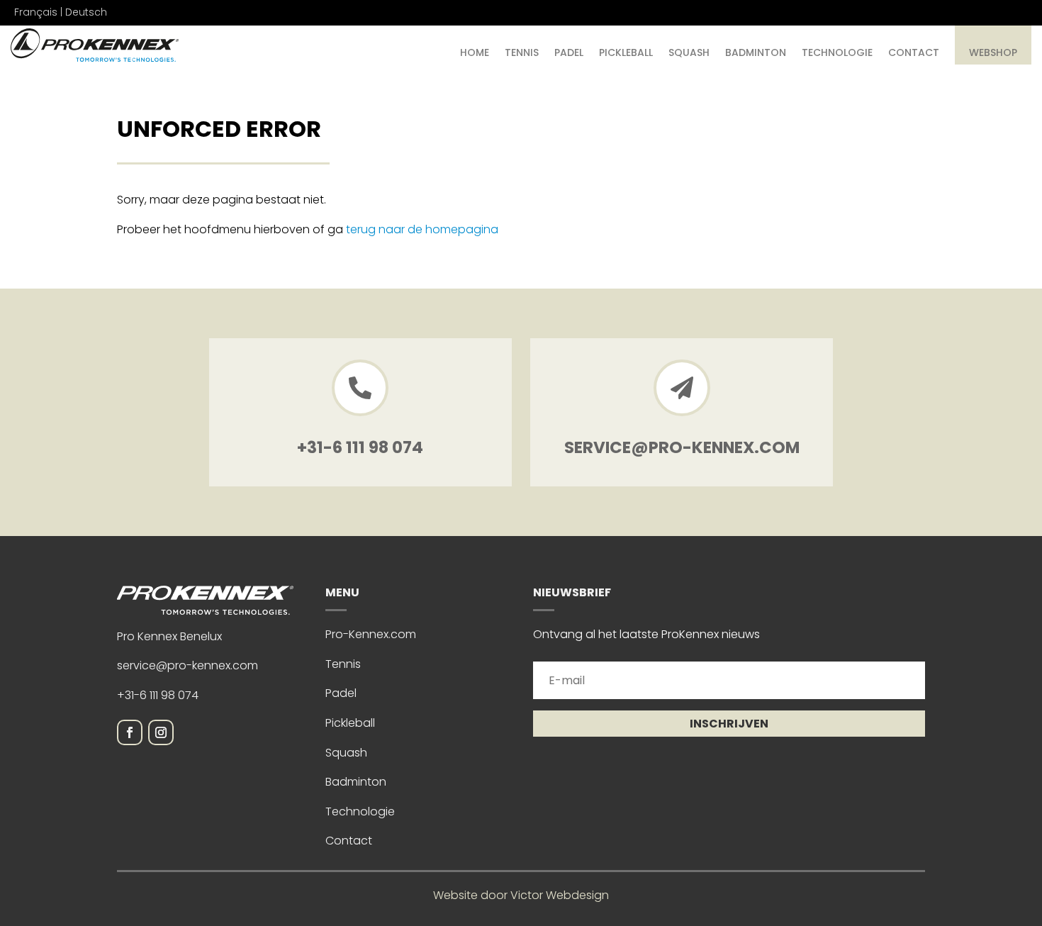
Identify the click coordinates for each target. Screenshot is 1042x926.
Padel (568, 52)
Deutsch (86, 12)
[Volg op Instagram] (161, 732)
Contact (913, 52)
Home (474, 52)
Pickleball (626, 52)
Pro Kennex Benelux (169, 636)
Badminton (755, 52)
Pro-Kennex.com (370, 634)
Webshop (993, 52)
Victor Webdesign (559, 895)
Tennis (522, 52)
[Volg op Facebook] (129, 732)
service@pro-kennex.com (187, 665)
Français (35, 12)
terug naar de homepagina (422, 229)
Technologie (837, 52)
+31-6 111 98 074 (157, 695)
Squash (689, 52)
